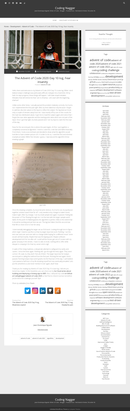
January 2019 (106, 197)
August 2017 (105, 219)
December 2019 (105, 184)
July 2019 (105, 193)
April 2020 (106, 177)
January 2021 (106, 160)
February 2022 (105, 138)
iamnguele (112, 82)
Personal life (106, 353)
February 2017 (105, 226)
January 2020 (106, 182)
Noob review (106, 349)
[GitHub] (50, 290)
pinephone (118, 85)
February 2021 (105, 158)
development (60, 338)
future (110, 79)
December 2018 (105, 199)
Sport (105, 362)
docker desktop (102, 79)
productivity (114, 87)
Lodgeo (105, 346)
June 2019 (106, 195)
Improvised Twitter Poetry (106, 342)
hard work (105, 82)
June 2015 (106, 246)
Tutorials (105, 375)
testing (107, 96)
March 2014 (105, 250)
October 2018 (106, 200)
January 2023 (106, 122)
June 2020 (106, 173)
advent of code (25, 338)
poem (91, 87)
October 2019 (106, 188)
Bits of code (105, 324)
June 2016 (106, 235)
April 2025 (106, 114)
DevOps (105, 331)
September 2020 (106, 167)
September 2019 (106, 189)
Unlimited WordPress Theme (58, 409)
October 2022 (106, 127)
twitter (111, 96)
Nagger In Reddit (106, 348)
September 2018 (106, 202)
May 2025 (106, 112)
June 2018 (106, 208)
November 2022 (105, 125)
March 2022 (105, 136)
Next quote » (105, 44)
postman (105, 88)
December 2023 (105, 118)
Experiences (105, 337)
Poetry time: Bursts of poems (106, 357)
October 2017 (106, 215)
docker (95, 79)
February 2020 (105, 180)
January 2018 (106, 213)
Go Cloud (105, 338)
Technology (105, 373)
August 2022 (105, 129)
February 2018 (105, 211)
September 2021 (106, 145)
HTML (105, 340)
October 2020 (106, 166)
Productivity (105, 359)
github (92, 82)
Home (55, 20)
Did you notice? (105, 333)
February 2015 (105, 248)
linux (96, 85)
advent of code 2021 (111, 63)
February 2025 (105, 116)
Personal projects (105, 355)
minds (100, 85)
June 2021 (106, 151)
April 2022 (106, 134)
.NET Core (106, 318)
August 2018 (105, 204)
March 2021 (105, 156)
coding (95, 70)
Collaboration (105, 327)
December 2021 (105, 142)
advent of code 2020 (38, 338)
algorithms (50, 338)
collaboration (95, 73)
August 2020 (105, 169)
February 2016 (105, 239)
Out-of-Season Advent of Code (105, 351)
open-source (108, 84)
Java (105, 344)
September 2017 (106, 217)
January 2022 (106, 140)
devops (90, 79)
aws (115, 67)
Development (15, 26)
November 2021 (105, 144)
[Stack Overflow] (57, 290)
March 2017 (105, 224)
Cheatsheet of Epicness (67, 20)
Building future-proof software (105, 326)
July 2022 (105, 131)
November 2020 (105, 164)
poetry (97, 87)
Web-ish (105, 377)
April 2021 (106, 155)
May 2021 (106, 153)
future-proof (117, 79)
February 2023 (105, 120)
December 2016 (105, 228)
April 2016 (106, 237)
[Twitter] (27, 290)
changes (120, 67)
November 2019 (105, 186)
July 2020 (105, 171)
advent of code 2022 (99, 66)
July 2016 (105, 233)
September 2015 (106, 244)
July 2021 (105, 149)
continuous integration (108, 73)
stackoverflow (103, 93)
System (105, 368)
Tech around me (106, 370)
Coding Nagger (65, 8)
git (122, 79)
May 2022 (106, 133)
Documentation (105, 335)
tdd (108, 93)
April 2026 (106, 111)
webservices (116, 96)
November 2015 (105, 243)
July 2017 (105, 221)
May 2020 (106, 175)
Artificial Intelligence (106, 322)
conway (96, 77)
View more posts (43, 330)
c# (117, 67)
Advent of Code (28, 26)
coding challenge (109, 70)
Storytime (106, 364)
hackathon (98, 82)
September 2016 (106, 232)
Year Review (105, 379)
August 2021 (105, 147)
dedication (102, 77)
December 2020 (105, 162)
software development (105, 90)
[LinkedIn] (42, 290)
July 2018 (105, 206)
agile (111, 67)
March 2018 (105, 210)
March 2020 (105, 178)
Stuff (105, 366)
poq (101, 88)
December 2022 (105, 123)
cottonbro (22, 283)
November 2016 (105, 230)
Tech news (105, 371)
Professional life (106, 360)
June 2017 (106, 222)
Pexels (32, 283)
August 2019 (105, 191)
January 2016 (106, 241)
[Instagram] (35, 290)
